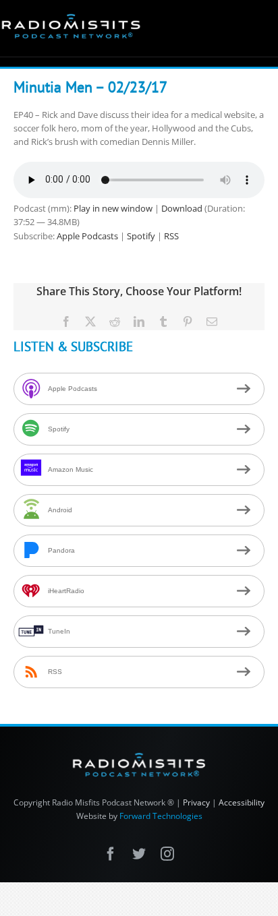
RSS (171, 236)
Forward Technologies (160, 816)
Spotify (141, 236)
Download (181, 208)
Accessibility (242, 802)
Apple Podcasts (87, 236)
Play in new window (113, 208)
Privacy (196, 802)
